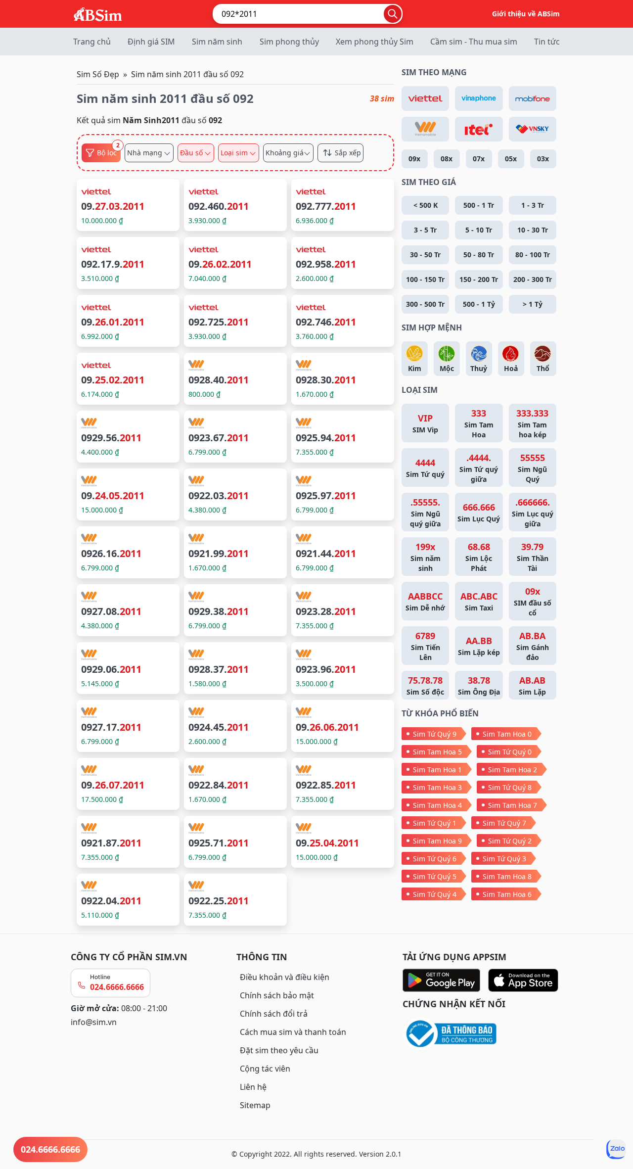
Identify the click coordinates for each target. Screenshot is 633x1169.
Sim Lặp (532, 685)
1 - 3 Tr (532, 205)
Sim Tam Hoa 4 (437, 805)
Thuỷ (478, 368)
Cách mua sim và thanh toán (293, 1032)
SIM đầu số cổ (532, 601)
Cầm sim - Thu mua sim (473, 41)
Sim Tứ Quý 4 (434, 894)
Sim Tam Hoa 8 (507, 876)
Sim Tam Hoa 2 (512, 769)
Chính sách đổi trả (274, 1013)
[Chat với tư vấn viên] (616, 1149)
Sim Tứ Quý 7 (504, 823)
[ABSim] (98, 12)
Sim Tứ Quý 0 (510, 751)
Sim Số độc (425, 685)
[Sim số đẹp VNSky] (532, 129)
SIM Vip (425, 423)
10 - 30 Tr (532, 229)
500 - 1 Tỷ (479, 304)
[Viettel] (425, 98)
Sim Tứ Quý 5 (434, 876)
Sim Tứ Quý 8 (510, 787)
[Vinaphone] (478, 98)
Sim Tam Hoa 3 (437, 787)
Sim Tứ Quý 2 (510, 840)
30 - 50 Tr (425, 254)
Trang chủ (92, 41)
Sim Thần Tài (532, 557)
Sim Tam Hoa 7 (512, 805)
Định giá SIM (151, 41)
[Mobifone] (532, 98)
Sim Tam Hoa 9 (437, 840)
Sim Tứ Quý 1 (434, 823)
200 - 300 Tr (532, 279)
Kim (414, 368)
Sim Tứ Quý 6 (434, 858)
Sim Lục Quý (478, 512)
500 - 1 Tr (478, 205)
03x (543, 158)
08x (446, 158)
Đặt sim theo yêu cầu (279, 1050)
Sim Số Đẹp (98, 74)
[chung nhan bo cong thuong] (482, 1034)
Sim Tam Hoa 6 (507, 894)
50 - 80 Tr (478, 254)
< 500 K (425, 205)
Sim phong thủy (289, 41)
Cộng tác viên (265, 1068)
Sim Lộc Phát (478, 557)
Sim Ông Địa (479, 685)
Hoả (511, 368)
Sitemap (255, 1105)
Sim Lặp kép (479, 646)
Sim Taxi (478, 601)
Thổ (543, 368)
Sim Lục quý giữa (532, 512)
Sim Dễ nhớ (425, 601)
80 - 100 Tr (532, 254)
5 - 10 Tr (478, 229)
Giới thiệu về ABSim (526, 13)
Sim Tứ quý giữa (478, 468)
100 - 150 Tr (425, 279)
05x (511, 158)
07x (479, 158)
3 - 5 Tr (425, 229)
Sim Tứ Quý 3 (504, 858)
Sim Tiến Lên (425, 646)
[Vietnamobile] (425, 129)
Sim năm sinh (217, 41)
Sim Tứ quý (425, 468)
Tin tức (547, 41)
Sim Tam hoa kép (532, 423)
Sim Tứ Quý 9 (434, 734)
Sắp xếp (348, 153)
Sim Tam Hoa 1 (437, 769)
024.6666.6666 (117, 987)
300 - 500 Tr (425, 304)
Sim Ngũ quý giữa (425, 512)
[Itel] (478, 129)
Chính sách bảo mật (277, 995)
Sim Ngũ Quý (532, 468)
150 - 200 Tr (478, 279)
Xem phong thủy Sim (374, 41)
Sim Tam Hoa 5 (437, 751)
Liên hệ (253, 1086)
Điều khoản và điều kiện (284, 977)
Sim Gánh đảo (532, 646)
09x (414, 158)
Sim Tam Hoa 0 (507, 734)
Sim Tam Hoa (479, 423)
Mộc (447, 368)
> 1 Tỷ (533, 304)
